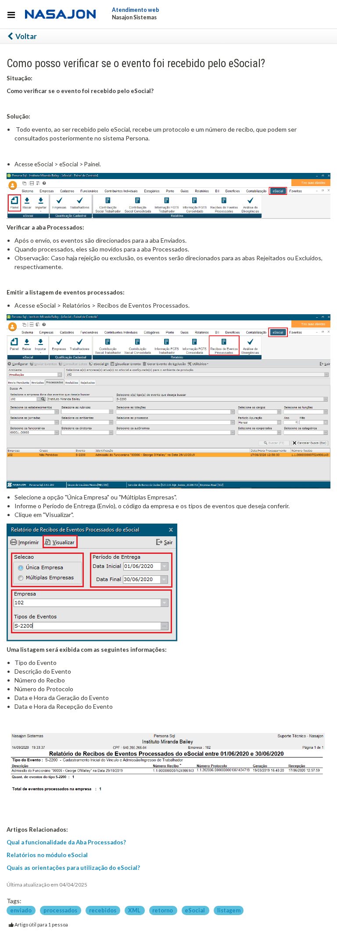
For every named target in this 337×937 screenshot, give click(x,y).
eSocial (195, 910)
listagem (228, 910)
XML (134, 910)
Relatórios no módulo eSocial (47, 854)
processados (60, 910)
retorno (163, 910)
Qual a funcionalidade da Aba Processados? (66, 842)
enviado (21, 910)
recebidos (103, 910)
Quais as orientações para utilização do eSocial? (73, 867)
